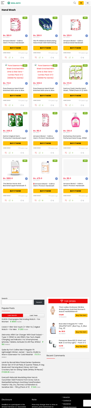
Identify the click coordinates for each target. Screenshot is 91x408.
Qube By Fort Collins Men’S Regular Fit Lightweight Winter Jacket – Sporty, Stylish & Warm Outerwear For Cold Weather (21, 352)
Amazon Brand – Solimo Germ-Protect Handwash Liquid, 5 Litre (44, 186)
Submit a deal (81, 3)
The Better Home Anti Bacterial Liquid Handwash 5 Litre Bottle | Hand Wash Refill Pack (15, 186)
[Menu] (2, 3)
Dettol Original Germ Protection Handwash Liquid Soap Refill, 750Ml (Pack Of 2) (15, 138)
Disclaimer (67, 404)
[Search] (74, 3)
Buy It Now (15, 48)
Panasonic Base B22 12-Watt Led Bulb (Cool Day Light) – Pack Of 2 (72, 341)
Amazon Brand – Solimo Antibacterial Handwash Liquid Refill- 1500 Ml (73, 43)
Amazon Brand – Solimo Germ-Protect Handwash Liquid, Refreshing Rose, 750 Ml (44, 139)
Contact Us (67, 400)
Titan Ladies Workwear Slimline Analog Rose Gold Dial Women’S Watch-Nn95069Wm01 (72, 309)
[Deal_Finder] (26, 36)
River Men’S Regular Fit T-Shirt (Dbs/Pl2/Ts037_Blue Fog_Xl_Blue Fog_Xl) (73, 326)
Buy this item (81, 315)
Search (4, 298)
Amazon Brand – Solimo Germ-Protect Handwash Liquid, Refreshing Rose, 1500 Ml (14, 44)
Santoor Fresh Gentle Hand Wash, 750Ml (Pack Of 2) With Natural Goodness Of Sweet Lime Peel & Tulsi (75, 91)
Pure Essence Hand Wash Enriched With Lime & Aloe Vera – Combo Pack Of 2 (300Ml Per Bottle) (13, 91)
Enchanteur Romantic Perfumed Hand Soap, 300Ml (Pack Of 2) (75, 138)
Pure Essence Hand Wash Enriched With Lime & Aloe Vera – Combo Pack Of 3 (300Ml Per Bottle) (43, 91)
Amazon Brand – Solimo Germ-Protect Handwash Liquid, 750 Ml (73, 185)
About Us (66, 397)
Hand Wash (6, 53)
